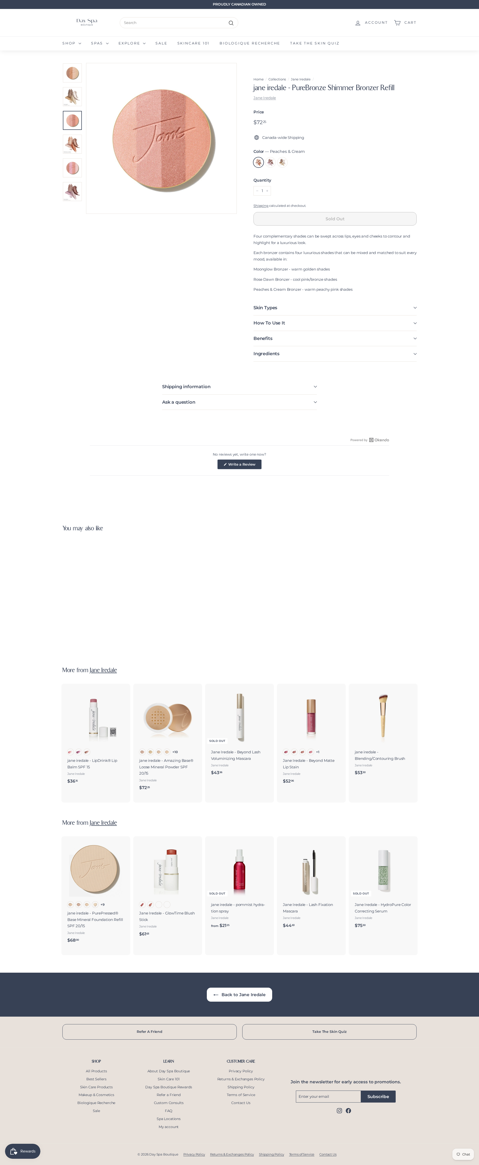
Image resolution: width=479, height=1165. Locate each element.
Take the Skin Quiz (314, 43)
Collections (277, 79)
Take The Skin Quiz (329, 1031)
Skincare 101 (193, 43)
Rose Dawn (270, 162)
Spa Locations (169, 1119)
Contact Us (240, 1103)
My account (169, 1127)
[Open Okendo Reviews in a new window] (370, 439)
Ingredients (266, 353)
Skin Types (265, 307)
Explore (130, 43)
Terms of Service (241, 1095)
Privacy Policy (241, 1071)
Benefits (262, 338)
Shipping (260, 206)
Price (258, 112)
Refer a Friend (169, 1095)
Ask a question (178, 402)
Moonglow (282, 162)
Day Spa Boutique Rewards (168, 1087)
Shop (69, 43)
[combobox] (179, 22)
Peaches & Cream (258, 162)
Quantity (262, 180)
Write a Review (245, 465)
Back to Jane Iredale (243, 994)
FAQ (169, 1111)
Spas (98, 43)
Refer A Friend (149, 1031)
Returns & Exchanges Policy (241, 1079)
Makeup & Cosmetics (96, 1095)
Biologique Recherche (250, 43)
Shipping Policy (241, 1087)
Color (279, 151)
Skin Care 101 (168, 1079)
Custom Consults (169, 1103)
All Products (96, 1071)
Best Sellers (96, 1079)
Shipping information (186, 386)
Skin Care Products (96, 1087)
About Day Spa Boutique (168, 1071)
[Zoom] (161, 138)
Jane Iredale (301, 79)
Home (258, 79)
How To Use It (269, 323)
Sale (161, 43)
